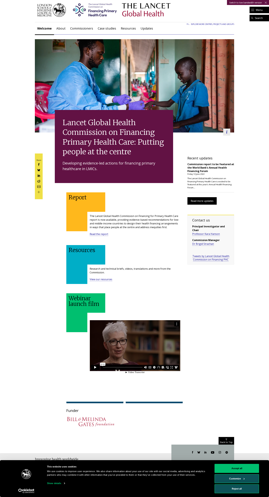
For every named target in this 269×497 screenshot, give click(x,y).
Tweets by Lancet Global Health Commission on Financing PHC (210, 257)
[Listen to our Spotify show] (226, 452)
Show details (54, 483)
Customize (235, 478)
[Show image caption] (226, 132)
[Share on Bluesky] (39, 169)
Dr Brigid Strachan (203, 244)
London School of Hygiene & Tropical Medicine (52, 10)
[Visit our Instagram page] (220, 452)
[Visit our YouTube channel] (212, 452)
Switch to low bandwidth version (245, 2)
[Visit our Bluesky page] (199, 452)
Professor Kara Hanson (206, 234)
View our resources (101, 279)
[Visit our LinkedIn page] (205, 452)
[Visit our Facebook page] (192, 452)
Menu (259, 10)
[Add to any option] (39, 192)
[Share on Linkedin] (39, 175)
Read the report (99, 234)
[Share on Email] (39, 186)
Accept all (236, 468)
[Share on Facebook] (39, 164)
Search (259, 18)
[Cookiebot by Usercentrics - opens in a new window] (26, 491)
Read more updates (202, 201)
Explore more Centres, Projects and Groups (212, 24)
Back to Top (226, 442)
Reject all (237, 488)
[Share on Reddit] (39, 180)
